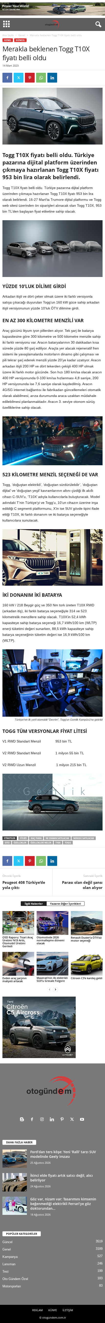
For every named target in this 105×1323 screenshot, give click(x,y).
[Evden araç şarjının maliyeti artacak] (18, 964)
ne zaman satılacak (57, 838)
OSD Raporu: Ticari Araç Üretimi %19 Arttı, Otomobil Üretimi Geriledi (17, 941)
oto (7, 842)
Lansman (8, 1264)
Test (5, 1271)
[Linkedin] (52, 78)
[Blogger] (23, 1120)
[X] (18, 78)
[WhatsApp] (41, 78)
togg (68, 842)
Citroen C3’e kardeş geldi (86, 978)
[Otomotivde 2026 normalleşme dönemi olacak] (52, 923)
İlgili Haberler (34, 903)
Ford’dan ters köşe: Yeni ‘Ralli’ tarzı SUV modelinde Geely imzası (63, 1154)
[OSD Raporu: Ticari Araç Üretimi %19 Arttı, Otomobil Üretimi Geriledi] (18, 923)
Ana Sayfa (8, 35)
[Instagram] (43, 1120)
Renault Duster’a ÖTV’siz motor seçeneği (86, 939)
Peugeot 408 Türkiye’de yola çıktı (23, 885)
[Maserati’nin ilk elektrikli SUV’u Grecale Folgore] (52, 963)
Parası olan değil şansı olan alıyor (82, 885)
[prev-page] (49, 989)
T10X (58, 842)
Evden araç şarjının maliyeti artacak (14, 979)
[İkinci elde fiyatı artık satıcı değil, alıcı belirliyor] (14, 1182)
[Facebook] (7, 78)
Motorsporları (11, 1286)
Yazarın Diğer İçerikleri (65, 903)
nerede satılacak (83, 838)
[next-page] (55, 989)
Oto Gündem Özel (15, 1279)
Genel (21, 35)
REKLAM (37, 1310)
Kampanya (10, 1257)
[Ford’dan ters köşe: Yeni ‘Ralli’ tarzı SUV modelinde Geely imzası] (14, 1158)
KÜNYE (52, 1310)
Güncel (20, 40)
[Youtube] (82, 1120)
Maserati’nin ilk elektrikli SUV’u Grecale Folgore (52, 979)
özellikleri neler (41, 842)
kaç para (36, 838)
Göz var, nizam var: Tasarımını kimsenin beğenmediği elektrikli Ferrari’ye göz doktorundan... (63, 1204)
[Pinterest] (30, 78)
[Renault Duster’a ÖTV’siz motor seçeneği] (87, 923)
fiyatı (23, 838)
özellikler (20, 842)
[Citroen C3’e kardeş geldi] (87, 964)
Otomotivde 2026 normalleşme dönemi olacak (50, 940)
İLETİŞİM (68, 1310)
